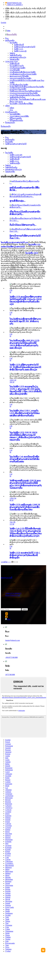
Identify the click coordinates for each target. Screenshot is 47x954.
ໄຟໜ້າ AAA (18, 49)
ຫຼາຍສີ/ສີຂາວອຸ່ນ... (17, 201)
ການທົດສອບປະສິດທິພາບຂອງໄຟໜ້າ (23, 72)
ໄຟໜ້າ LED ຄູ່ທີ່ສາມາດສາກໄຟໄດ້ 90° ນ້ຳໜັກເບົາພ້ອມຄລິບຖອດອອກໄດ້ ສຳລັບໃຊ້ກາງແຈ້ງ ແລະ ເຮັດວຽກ (25, 367)
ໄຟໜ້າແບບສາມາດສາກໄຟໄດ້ (24, 47)
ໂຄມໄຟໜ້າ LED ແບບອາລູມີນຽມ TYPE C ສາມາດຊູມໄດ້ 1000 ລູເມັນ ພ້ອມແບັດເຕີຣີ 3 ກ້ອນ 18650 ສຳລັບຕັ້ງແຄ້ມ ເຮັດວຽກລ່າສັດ (26, 390)
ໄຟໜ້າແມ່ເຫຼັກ (15, 163)
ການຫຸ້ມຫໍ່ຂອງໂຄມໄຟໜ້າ (19, 85)
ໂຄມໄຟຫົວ (13, 43)
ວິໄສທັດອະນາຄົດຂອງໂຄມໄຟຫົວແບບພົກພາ (25, 91)
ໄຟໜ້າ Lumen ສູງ (20, 51)
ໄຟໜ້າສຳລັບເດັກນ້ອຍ (17, 97)
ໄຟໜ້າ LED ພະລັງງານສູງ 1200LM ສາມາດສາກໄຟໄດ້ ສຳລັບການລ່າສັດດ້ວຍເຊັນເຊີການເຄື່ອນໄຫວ (25, 507)
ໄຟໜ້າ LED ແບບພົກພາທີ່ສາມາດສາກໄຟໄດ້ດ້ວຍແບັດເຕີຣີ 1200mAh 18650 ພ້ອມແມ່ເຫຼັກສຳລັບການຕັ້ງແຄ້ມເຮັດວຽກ (26, 300)
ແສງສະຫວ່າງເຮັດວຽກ (18, 57)
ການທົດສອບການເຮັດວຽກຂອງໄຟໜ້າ (23, 74)
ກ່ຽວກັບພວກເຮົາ (11, 112)
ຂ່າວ (11, 110)
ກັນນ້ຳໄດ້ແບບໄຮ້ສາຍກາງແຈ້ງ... (23, 225)
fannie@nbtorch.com (14, 3)
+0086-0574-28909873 (15, 5)
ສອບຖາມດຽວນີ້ (6, 578)
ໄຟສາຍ (12, 53)
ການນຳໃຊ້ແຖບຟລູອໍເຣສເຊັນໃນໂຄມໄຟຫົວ (25, 95)
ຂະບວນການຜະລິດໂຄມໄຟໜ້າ (20, 78)
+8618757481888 (11, 657)
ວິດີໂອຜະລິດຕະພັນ (16, 120)
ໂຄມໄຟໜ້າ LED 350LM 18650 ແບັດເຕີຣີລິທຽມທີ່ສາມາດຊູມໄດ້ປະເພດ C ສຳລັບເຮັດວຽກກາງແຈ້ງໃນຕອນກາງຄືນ (25, 436)
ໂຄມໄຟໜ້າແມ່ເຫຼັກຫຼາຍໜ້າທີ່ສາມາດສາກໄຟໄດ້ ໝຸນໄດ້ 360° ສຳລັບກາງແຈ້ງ (25, 321)
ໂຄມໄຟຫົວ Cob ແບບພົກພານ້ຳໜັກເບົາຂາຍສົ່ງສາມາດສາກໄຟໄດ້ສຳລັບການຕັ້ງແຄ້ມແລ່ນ (24, 459)
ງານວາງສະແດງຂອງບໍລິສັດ (19, 116)
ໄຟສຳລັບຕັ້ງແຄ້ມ (16, 55)
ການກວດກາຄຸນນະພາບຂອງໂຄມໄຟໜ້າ (24, 93)
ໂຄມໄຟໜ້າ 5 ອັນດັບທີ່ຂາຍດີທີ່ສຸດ (21, 104)
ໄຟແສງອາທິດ (14, 59)
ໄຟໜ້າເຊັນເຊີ (19, 45)
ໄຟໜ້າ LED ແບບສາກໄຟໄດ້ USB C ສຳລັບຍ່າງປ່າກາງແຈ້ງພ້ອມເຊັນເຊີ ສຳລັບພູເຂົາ (25, 555)
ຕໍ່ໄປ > (6, 562)
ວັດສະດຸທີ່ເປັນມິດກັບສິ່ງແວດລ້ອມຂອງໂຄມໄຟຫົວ (27, 87)
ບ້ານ (7, 38)
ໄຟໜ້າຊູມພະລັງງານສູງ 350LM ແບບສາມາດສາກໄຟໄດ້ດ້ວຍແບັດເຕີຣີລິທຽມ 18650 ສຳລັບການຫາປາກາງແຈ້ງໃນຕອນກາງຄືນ (26, 484)
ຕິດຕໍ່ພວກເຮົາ (10, 122)
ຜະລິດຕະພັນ (10, 40)
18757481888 (10, 674)
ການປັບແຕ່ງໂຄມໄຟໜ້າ (18, 89)
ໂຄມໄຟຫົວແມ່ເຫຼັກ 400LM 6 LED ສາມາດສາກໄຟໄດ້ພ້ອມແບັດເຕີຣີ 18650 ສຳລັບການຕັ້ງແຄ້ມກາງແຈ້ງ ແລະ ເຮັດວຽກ (24, 344)
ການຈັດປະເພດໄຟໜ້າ (17, 68)
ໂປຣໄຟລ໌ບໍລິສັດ (15, 114)
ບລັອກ (7, 106)
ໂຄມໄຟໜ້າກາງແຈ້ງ (17, 66)
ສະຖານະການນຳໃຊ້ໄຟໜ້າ (19, 76)
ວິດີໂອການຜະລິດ (16, 118)
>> (10, 562)
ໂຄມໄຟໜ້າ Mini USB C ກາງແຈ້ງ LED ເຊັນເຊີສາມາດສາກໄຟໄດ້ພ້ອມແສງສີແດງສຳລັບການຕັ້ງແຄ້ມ (25, 413)
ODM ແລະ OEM (11, 61)
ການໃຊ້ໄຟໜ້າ (15, 70)
